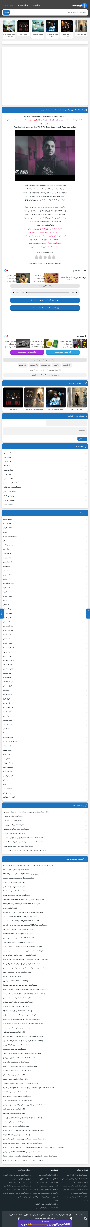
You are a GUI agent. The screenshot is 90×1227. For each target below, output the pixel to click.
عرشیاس (6, 690)
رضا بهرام (6, 605)
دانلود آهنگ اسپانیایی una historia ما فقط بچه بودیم (22, 1152)
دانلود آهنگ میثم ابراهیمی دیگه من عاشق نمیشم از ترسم (24, 842)
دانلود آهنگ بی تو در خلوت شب (14, 1109)
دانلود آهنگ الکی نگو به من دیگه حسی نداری (18, 938)
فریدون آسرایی (8, 707)
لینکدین (44, 365)
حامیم (5, 579)
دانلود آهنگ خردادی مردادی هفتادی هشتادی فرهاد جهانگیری (24, 1041)
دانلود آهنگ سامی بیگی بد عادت (14, 1122)
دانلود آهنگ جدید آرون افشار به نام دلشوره (45, 240)
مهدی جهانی (7, 750)
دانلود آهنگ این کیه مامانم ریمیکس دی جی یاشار (20, 1083)
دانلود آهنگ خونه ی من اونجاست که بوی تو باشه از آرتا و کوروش (26, 959)
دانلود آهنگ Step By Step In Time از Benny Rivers (21, 904)
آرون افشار (35, 375)
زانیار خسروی (7, 613)
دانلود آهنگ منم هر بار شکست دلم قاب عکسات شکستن (23, 946)
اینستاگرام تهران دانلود (26, 352)
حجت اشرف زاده (8, 583)
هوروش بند (7, 788)
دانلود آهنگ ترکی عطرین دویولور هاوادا (16, 895)
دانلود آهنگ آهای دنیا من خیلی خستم (16, 1126)
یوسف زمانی (7, 793)
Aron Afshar (45, 375)
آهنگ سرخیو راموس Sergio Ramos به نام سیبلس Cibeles (24, 874)
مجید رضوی (7, 729)
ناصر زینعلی (7, 780)
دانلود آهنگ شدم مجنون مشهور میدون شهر (18, 942)
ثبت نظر (82, 439)
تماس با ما (9, 5)
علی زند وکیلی (8, 686)
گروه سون (6, 716)
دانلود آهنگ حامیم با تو (79, 1193)
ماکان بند (6, 759)
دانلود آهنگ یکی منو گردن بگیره (14, 1113)
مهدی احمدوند (8, 746)
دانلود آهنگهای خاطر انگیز (12, 487)
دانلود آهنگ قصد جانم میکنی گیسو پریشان (18, 1002)
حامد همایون (7, 575)
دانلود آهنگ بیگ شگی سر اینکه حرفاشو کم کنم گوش (21, 1019)
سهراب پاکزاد (7, 652)
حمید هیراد (7, 592)
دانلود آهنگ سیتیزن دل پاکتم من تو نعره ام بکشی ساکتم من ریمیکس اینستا (30, 1156)
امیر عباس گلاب (8, 545)
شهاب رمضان (7, 656)
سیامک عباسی (8, 626)
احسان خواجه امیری (10, 536)
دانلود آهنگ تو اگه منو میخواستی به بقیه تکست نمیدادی (23, 1130)
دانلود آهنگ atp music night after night (18, 934)
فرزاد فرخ (6, 699)
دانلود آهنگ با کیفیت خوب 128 (43, 308)
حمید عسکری (8, 588)
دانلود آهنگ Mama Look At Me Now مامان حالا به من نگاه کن (25, 925)
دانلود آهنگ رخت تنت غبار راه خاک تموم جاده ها (20, 985)
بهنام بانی (6, 566)
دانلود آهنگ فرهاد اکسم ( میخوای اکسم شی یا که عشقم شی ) (25, 850)
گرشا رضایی (7, 711)
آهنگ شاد (36, 5)
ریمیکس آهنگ (9, 496)
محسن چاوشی (8, 767)
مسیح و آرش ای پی (10, 741)
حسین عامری (7, 596)
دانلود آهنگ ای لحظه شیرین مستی (15, 1079)
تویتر (55, 365)
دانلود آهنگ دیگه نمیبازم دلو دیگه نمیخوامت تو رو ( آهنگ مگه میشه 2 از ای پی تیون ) (34, 1147)
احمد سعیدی (7, 528)
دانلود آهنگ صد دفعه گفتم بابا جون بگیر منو (19, 1058)
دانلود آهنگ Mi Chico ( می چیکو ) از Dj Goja (18, 1011)
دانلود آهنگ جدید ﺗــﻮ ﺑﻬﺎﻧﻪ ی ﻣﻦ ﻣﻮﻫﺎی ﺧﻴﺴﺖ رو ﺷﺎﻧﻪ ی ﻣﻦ (25, 993)
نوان (4, 784)
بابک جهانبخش (8, 562)
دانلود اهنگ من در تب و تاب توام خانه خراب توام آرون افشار (60, 110)
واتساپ (32, 365)
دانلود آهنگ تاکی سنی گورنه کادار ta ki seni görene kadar (23, 899)
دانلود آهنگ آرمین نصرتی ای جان (45, 1189)
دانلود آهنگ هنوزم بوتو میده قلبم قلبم (17, 998)
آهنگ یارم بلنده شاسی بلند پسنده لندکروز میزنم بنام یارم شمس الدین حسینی (45, 1197)
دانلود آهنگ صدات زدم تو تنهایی (14, 1049)
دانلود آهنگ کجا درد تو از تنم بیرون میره (17, 972)
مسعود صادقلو (8, 660)
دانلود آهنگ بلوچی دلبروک (12, 976)
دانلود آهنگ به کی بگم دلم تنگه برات (16, 1062)
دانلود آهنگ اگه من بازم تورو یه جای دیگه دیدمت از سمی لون (25, 1105)
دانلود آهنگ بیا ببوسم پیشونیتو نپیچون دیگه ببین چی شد (23, 1118)
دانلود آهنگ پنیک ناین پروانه (14, 825)
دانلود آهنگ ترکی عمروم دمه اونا (14, 891)
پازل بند (6, 570)
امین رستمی (7, 519)
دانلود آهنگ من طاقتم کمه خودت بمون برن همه (20, 1066)
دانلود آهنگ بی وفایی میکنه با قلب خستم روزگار (20, 1015)
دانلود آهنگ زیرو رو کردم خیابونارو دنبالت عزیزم (19, 955)
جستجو (6, 12)
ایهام (5, 541)
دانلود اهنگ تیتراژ (10, 491)
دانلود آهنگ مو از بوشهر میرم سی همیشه (17, 1028)
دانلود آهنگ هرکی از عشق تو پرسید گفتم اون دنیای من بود (23, 951)
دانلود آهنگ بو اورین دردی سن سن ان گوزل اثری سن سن (23, 912)
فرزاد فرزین (7, 703)
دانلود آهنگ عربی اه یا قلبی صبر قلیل (16, 1006)
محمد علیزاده (7, 720)
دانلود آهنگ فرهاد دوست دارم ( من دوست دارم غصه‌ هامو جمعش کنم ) (28, 1088)
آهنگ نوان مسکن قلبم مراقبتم (14, 882)
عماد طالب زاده (8, 694)
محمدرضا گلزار (8, 724)
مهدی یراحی (7, 754)
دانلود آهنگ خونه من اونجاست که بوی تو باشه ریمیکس (23, 1036)
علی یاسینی (7, 673)
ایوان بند (6, 549)
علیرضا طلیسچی (8, 664)
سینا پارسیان (7, 643)
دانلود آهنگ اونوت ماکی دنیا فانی (14, 887)
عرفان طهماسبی (8, 669)
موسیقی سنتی (8, 504)
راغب (5, 600)
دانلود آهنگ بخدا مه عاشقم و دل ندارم (16, 981)
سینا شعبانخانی (8, 639)
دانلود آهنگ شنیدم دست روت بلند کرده (17, 1096)
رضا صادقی (7, 609)
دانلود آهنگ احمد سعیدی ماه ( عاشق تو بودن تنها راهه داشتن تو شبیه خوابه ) (30, 865)
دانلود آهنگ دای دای (10, 908)
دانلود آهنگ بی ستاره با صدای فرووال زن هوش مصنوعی (23, 838)
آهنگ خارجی (8, 461)
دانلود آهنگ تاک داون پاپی (13, 820)
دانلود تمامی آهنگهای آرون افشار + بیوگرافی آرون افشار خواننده (45, 236)
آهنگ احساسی (8, 453)
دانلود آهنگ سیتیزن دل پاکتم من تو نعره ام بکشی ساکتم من (24, 1139)
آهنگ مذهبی (8, 479)
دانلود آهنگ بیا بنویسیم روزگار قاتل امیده (17, 1135)
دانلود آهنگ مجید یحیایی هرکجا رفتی (16, 829)
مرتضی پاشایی (8, 737)
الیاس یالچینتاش (9, 797)
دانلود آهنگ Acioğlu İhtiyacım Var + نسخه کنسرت (21, 921)
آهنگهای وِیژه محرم (10, 483)
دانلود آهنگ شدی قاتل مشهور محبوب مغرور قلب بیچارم (23, 1023)
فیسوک (65, 365)
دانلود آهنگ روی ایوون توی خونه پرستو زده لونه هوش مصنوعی (25, 968)
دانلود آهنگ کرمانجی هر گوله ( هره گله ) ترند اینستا (21, 964)
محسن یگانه (7, 771)
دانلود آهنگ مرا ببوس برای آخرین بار (16, 1045)
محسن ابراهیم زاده (9, 763)
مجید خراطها (7, 733)
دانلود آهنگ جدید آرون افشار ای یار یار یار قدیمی (45, 229)
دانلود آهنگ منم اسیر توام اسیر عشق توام (18, 929)
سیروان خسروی (8, 647)
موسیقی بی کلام (9, 500)
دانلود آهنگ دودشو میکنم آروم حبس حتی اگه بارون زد (22, 1053)
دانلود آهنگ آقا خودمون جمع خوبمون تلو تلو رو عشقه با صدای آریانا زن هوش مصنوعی (46, 1182)
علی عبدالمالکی (8, 682)
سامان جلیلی (7, 617)
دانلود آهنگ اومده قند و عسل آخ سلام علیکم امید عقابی (22, 1143)
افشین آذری (7, 523)
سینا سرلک (7, 635)
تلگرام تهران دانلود (61, 352)
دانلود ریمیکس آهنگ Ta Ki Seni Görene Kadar (20, 917)
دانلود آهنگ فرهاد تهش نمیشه (14, 833)
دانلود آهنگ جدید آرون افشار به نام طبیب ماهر (45, 243)
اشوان (5, 532)
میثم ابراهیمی (8, 776)
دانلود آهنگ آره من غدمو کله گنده (15, 1092)
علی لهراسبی (7, 677)
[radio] (54, 258)
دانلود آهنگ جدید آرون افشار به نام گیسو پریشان (45, 232)
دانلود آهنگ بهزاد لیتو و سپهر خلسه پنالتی (18, 846)
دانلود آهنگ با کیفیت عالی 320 (43, 300)
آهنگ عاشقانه (23, 5)
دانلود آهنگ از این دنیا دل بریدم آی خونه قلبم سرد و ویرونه (24, 1160)
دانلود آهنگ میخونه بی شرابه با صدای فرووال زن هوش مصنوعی (26, 812)
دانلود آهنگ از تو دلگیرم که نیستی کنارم (17, 1070)
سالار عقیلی (7, 622)
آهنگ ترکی (7, 457)
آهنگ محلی (7, 474)
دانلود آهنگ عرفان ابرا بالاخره (13, 816)
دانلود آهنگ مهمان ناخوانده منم (14, 1075)
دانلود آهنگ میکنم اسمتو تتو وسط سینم (17, 1100)
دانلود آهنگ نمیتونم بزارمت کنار (14, 1032)
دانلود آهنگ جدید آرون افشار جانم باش (45, 247)
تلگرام (21, 365)
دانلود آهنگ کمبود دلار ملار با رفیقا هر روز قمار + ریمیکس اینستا (25, 989)
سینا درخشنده (8, 630)
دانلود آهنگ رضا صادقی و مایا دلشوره (16, 870)
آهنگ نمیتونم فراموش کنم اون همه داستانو (18, 878)
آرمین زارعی (7, 558)
